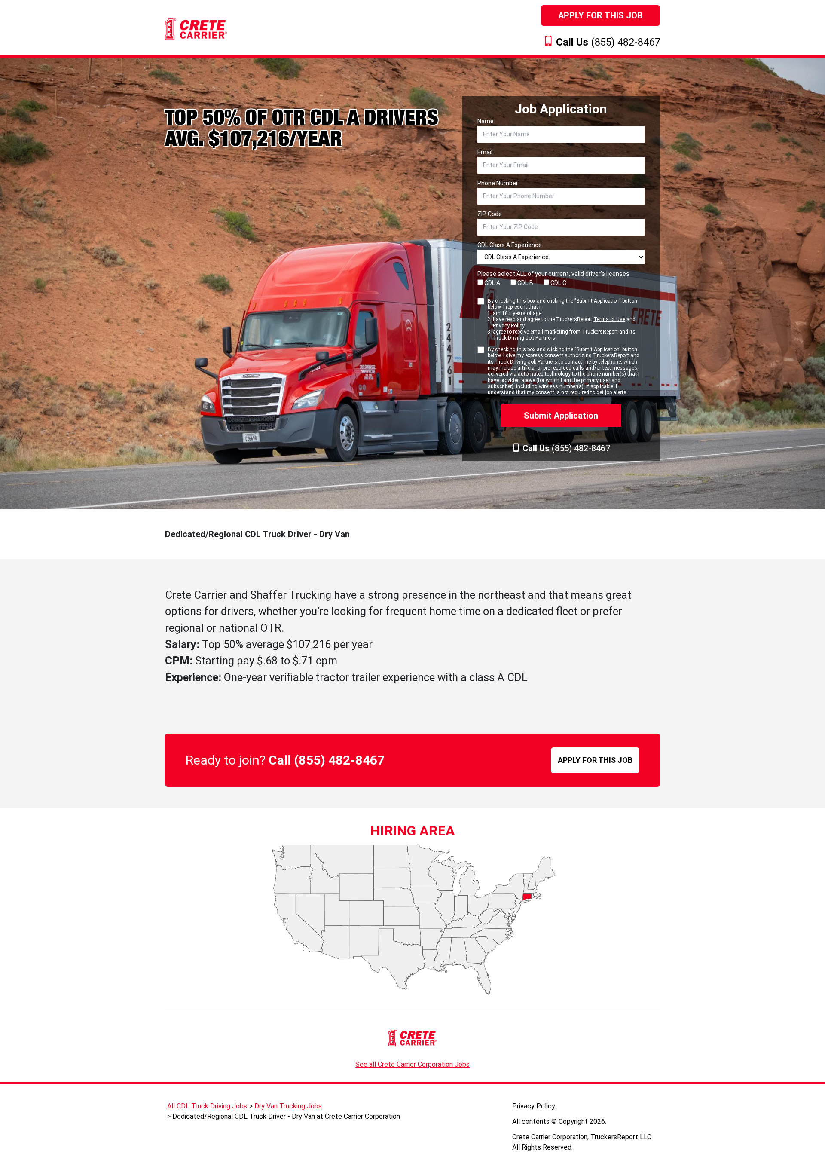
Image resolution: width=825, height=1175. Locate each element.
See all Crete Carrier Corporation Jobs (412, 1064)
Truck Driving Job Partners (524, 338)
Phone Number (497, 183)
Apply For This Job (600, 15)
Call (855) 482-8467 (327, 760)
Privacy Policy (508, 326)
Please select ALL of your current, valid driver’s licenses (553, 273)
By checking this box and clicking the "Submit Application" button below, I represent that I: (562, 319)
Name (485, 121)
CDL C (557, 282)
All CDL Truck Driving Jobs (207, 1106)
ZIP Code (489, 214)
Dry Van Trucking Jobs (288, 1106)
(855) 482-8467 (608, 42)
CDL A (491, 282)
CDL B (524, 282)
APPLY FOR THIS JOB (595, 760)
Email (484, 152)
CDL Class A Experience (509, 245)
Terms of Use (609, 319)
